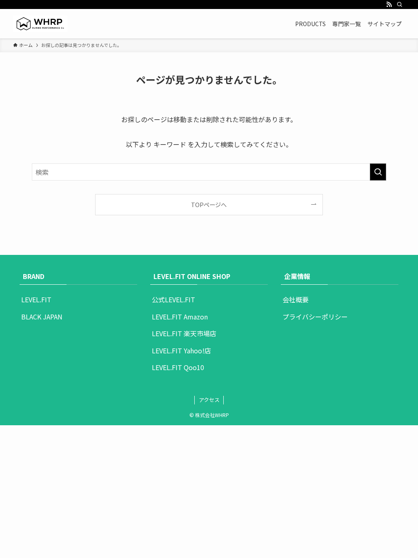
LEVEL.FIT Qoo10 (178, 367)
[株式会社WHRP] (40, 24)
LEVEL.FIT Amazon (180, 316)
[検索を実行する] (378, 172)
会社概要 (295, 299)
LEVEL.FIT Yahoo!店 (181, 350)
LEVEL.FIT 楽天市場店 (184, 333)
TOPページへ (209, 204)
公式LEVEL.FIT (173, 299)
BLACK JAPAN (41, 316)
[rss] (389, 4)
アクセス (209, 400)
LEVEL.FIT (36, 299)
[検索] (399, 4)
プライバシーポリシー (315, 316)
